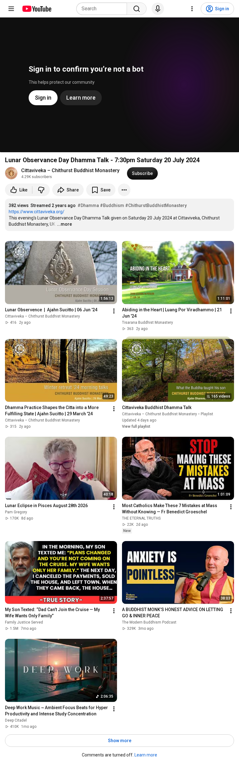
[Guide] (11, 8)
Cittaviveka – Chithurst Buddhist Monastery (70, 170)
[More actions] (124, 190)
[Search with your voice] (158, 8)
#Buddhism (112, 205)
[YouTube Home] (36, 8)
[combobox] (103, 8)
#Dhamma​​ (88, 205)
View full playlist (136, 426)
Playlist (207, 414)
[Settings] (192, 8)
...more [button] (64, 224)
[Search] (137, 8)
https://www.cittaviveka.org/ (36, 211)
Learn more (145, 754)
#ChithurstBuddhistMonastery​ (156, 205)
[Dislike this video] (41, 190)
